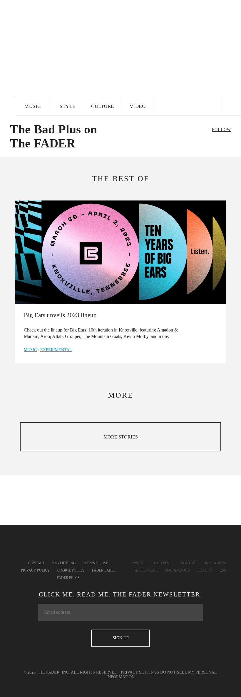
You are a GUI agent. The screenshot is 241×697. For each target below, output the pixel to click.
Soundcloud (177, 570)
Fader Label (104, 570)
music (30, 350)
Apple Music (146, 570)
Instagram (215, 563)
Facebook (163, 563)
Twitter (139, 563)
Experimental (56, 350)
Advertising (64, 563)
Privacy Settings (140, 672)
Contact (36, 563)
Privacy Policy (35, 570)
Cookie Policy (71, 570)
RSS (223, 570)
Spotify (205, 570)
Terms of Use (95, 563)
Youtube (189, 563)
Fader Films (68, 578)
